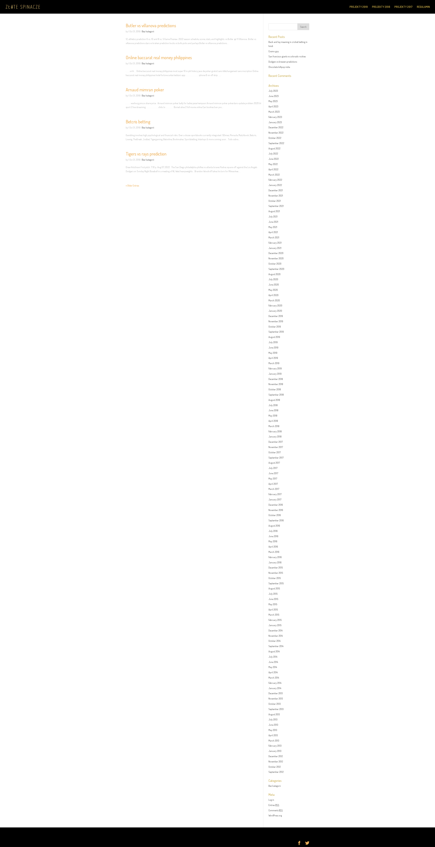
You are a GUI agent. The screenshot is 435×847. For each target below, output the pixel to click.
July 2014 (272, 656)
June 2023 (273, 96)
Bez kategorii (148, 31)
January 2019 (275, 373)
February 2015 (275, 619)
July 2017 (272, 468)
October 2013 (274, 703)
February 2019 (275, 368)
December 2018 (275, 379)
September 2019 (276, 331)
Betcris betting (138, 121)
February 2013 (275, 745)
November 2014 (275, 635)
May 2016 (272, 541)
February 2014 (274, 682)
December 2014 (275, 630)
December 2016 (275, 504)
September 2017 (276, 457)
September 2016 (276, 520)
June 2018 (273, 410)
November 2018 (275, 384)
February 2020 (275, 305)
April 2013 (273, 735)
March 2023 (274, 111)
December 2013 (275, 693)
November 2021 (275, 195)
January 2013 (274, 751)
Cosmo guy (273, 51)
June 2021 (273, 221)
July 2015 (272, 593)
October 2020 (274, 263)
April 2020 (273, 295)
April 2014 (273, 672)
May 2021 (272, 227)
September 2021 (276, 206)
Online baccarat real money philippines (159, 57)
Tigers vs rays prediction (146, 154)
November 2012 (275, 761)
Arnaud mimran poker (145, 89)
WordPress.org (275, 815)
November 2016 (275, 510)
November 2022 (275, 132)
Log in (271, 799)
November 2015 (275, 572)
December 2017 (275, 441)
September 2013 (276, 709)
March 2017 (273, 488)
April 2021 (273, 232)
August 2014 (274, 651)
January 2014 (274, 688)
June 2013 (273, 724)
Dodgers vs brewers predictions (282, 61)
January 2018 (275, 436)
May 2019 (272, 352)
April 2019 (273, 357)
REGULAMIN (423, 7)
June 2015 (273, 599)
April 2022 (273, 169)
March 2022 (274, 174)
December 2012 (275, 756)
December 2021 (275, 190)
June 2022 (273, 158)
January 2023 (275, 122)
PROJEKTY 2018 (381, 7)
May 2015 (272, 604)
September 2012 (276, 771)
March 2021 (273, 237)
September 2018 (276, 394)
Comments (275, 810)
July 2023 (273, 90)
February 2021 (275, 242)
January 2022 (275, 185)
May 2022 (273, 164)
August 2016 (274, 525)
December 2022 (275, 127)
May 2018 (272, 415)
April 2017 (273, 483)
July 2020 (273, 279)
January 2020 (275, 310)
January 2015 (274, 625)
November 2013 (275, 698)
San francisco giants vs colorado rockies (287, 56)
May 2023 (273, 101)
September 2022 (276, 143)
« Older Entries (132, 185)
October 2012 (274, 766)
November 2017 (275, 447)
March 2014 (273, 677)
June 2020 (273, 284)
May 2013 (272, 730)
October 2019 (274, 326)
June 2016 (273, 536)
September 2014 (275, 646)
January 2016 (275, 562)
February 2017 (275, 494)
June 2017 (273, 473)
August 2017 (274, 462)
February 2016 (275, 557)
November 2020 (276, 258)
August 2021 (274, 211)
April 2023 (273, 106)
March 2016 (273, 551)
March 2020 (274, 300)
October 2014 (274, 640)
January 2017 (274, 499)
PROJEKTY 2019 (359, 7)
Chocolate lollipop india (279, 67)
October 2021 (274, 200)
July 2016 (273, 531)
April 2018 (273, 420)
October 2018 (274, 389)
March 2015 (273, 614)
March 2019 (273, 363)
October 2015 (274, 578)
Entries (273, 805)
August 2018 (274, 399)
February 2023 (275, 117)
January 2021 (274, 248)
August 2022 (274, 148)
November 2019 (275, 321)
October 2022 (274, 137)
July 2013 (272, 719)
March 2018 (273, 426)
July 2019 (273, 342)
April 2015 (273, 609)
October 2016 (274, 515)
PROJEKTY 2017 (403, 7)
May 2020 (273, 289)
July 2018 (273, 405)
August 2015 (274, 588)
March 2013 (273, 740)
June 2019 (273, 347)
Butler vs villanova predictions (151, 25)
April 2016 (273, 546)
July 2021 (272, 216)
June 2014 (273, 662)
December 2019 (275, 316)
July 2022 (273, 153)
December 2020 (275, 253)
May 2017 (272, 478)
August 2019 (274, 337)
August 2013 (274, 714)
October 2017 (274, 452)
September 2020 (276, 268)
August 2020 (274, 274)
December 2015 (275, 567)
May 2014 (272, 667)
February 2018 (275, 431)
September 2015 (276, 583)
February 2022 (275, 179)
